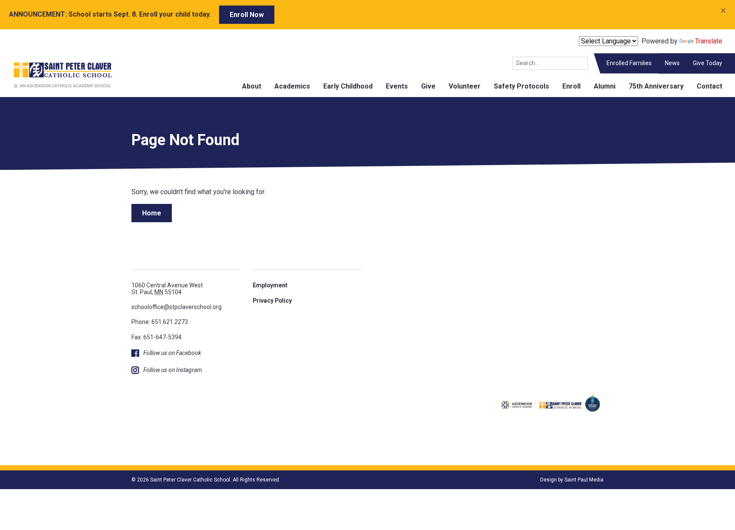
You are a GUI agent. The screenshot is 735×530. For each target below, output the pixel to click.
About (251, 86)
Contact (709, 86)
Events (397, 86)
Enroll (571, 86)
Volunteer (465, 86)
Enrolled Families (629, 63)
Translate (708, 41)
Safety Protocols (521, 86)
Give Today (707, 63)
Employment (270, 285)
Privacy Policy (272, 300)
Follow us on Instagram (172, 370)
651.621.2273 (169, 321)
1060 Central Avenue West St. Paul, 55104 (167, 288)
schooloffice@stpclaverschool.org (176, 307)
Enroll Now (247, 15)
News (672, 63)
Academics (292, 86)
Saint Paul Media (584, 480)
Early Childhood (348, 86)
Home (151, 213)
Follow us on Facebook (172, 353)
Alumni (604, 86)
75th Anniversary (656, 86)
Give (428, 86)
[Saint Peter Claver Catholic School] (56, 75)
